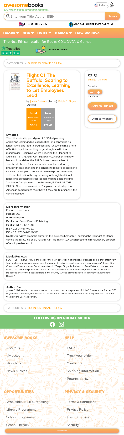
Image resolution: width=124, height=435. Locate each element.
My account (15, 355)
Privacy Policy (77, 409)
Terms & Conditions (81, 402)
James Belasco (38, 101)
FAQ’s (71, 348)
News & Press (16, 371)
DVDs (42, 33)
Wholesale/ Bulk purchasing (27, 402)
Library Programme (21, 409)
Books (9, 33)
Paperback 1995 (33, 119)
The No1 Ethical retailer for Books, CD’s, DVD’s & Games (47, 41)
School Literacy (17, 425)
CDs (26, 33)
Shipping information (83, 371)
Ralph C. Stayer (67, 101)
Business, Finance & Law (45, 63)
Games (62, 33)
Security (73, 425)
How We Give (87, 33)
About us (13, 348)
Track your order (79, 355)
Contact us (75, 363)
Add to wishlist (102, 119)
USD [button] (102, 5)
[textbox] (54, 16)
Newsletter (14, 363)
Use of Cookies (78, 417)
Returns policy (77, 379)
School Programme (21, 417)
